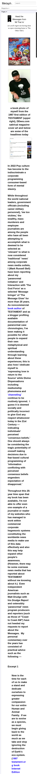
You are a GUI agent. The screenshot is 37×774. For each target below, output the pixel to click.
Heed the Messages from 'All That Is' (19, 19)
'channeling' (15, 394)
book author (15, 308)
